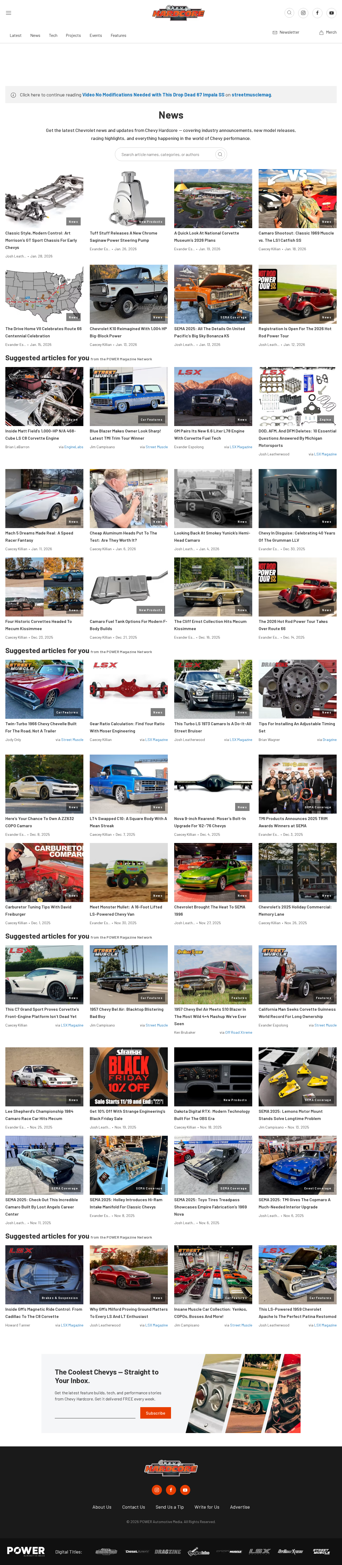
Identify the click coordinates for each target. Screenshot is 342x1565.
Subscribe (155, 1412)
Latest (16, 35)
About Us (101, 1507)
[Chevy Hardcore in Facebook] (171, 1490)
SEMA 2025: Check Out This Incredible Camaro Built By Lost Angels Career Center (41, 1206)
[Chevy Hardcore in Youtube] (185, 1490)
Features (118, 35)
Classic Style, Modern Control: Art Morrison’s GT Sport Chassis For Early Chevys (41, 240)
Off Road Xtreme (238, 1032)
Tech (53, 35)
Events (96, 35)
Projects (73, 35)
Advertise (240, 1507)
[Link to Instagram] (303, 13)
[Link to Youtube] (332, 13)
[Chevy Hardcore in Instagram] (157, 1490)
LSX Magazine (241, 446)
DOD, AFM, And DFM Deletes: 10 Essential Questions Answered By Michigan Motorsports (297, 438)
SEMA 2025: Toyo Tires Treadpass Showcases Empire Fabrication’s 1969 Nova (210, 1206)
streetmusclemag (251, 94)
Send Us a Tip (170, 1507)
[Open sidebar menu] (8, 12)
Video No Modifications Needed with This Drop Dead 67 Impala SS (153, 94)
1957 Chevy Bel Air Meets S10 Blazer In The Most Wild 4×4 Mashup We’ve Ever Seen (210, 1016)
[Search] (220, 154)
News (35, 35)
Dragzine (330, 739)
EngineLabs (73, 446)
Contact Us (133, 1507)
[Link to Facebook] (317, 13)
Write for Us (207, 1507)
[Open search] (289, 13)
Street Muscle (157, 446)
